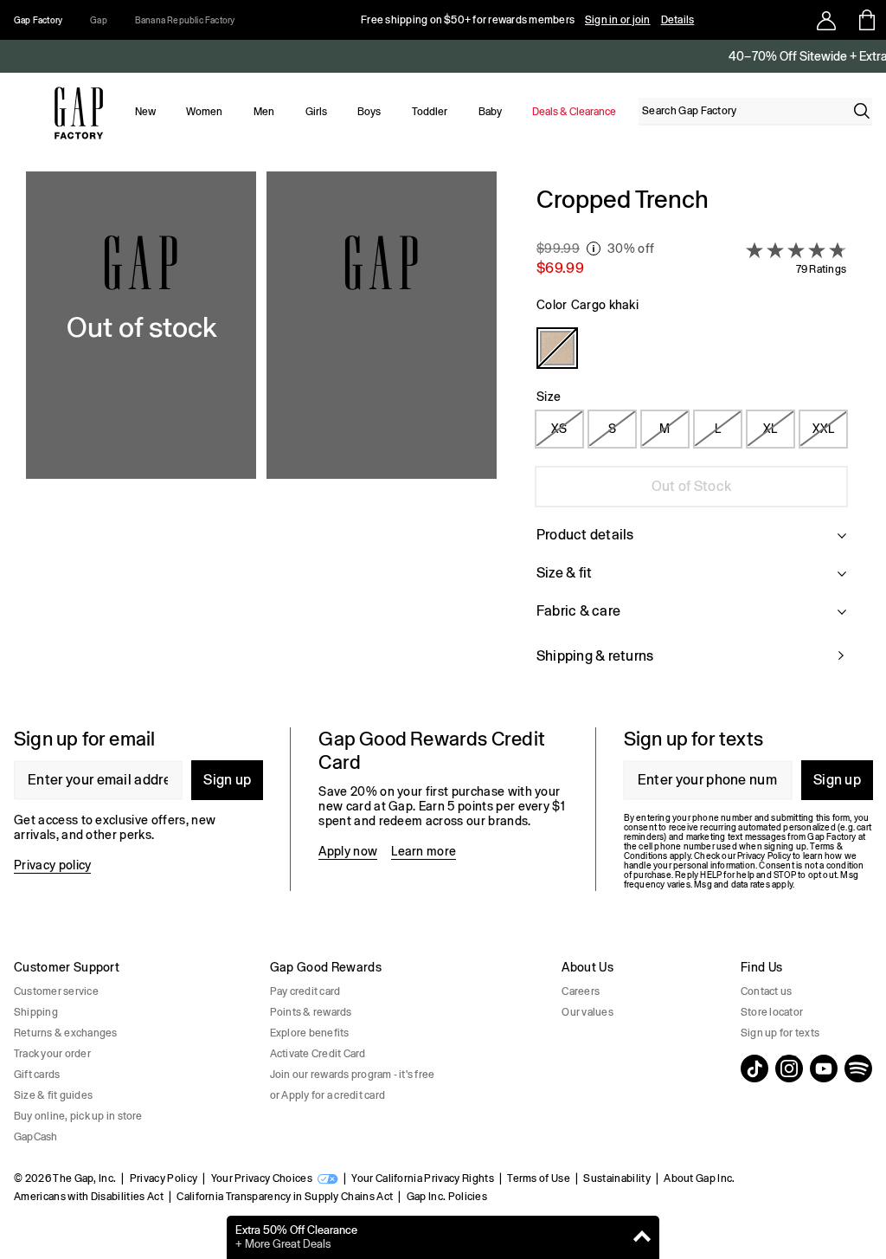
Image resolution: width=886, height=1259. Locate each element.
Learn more (423, 851)
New (145, 112)
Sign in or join (618, 20)
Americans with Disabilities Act (89, 1197)
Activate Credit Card (318, 1054)
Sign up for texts (780, 1033)
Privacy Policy (163, 1178)
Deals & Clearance (574, 112)
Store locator (772, 1012)
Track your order (52, 1054)
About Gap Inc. (699, 1178)
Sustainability (616, 1178)
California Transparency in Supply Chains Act (285, 1197)
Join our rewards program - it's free (352, 1075)
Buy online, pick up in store (78, 1116)
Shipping (36, 1012)
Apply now (347, 851)
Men (264, 112)
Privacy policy (52, 865)
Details (678, 20)
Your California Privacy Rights (422, 1178)
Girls (316, 112)
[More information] (593, 248)
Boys (369, 112)
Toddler (429, 112)
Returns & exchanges (66, 1033)
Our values (587, 1012)
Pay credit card (305, 991)
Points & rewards (311, 1012)
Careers (581, 991)
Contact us (766, 991)
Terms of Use (538, 1178)
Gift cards (37, 1075)
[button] (261, 435)
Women (204, 112)
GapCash (36, 1137)
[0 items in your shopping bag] (865, 20)
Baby (490, 112)
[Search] (861, 110)
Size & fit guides (53, 1095)
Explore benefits (310, 1033)
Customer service (56, 991)
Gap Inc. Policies (447, 1197)
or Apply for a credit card (327, 1095)
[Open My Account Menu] (826, 20)
